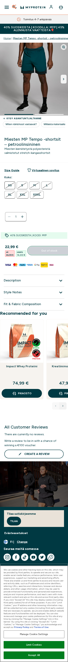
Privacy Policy (21, 627)
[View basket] (61, 7)
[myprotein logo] (32, 7)
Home (7, 38)
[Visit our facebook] (16, 557)
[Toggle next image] (64, 79)
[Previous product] (55, 406)
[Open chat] (50, 557)
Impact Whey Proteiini (21, 366)
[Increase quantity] (22, 216)
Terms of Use (41, 627)
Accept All (34, 655)
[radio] (9, 185)
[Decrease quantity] (9, 216)
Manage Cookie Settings (34, 634)
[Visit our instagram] (7, 557)
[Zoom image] (64, 47)
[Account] (51, 7)
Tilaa (14, 521)
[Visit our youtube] (33, 557)
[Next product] (63, 406)
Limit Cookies (34, 644)
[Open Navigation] (7, 7)
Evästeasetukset (16, 533)
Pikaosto (25, 393)
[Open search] (15, 7)
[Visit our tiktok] (24, 557)
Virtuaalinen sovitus (45, 170)
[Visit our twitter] (42, 557)
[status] (15, 216)
